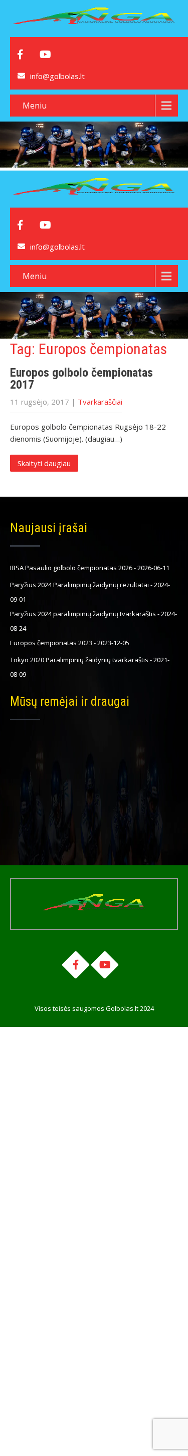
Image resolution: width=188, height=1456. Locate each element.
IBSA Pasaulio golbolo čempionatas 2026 (71, 567)
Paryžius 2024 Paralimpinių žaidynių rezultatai (79, 584)
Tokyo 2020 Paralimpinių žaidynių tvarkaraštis (79, 659)
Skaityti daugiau (44, 463)
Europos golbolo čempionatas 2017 (81, 379)
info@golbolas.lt (57, 76)
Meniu (35, 105)
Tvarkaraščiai (100, 402)
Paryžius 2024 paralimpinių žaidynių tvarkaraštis (83, 613)
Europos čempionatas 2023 (51, 642)
